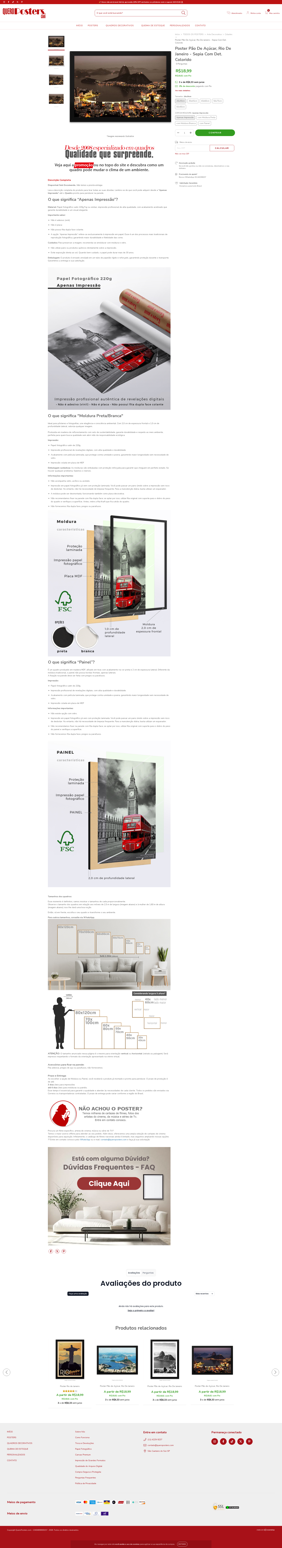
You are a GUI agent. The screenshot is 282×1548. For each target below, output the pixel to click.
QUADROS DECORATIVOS (120, 25)
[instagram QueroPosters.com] (4, 2)
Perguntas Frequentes (85, 1477)
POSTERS (93, 25)
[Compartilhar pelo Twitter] (57, 1252)
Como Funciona (82, 1437)
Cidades (228, 34)
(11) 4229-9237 (155, 1439)
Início (177, 34)
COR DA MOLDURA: (191, 113)
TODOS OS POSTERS (193, 34)
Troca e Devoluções (84, 1443)
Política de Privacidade (85, 1483)
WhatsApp (85, 1139)
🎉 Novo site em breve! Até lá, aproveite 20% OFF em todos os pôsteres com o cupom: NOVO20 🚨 (141, 2)
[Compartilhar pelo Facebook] (51, 1252)
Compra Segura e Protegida (88, 1472)
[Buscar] (183, 12)
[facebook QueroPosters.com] (9, 2)
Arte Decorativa (214, 34)
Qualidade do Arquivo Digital (88, 1466)
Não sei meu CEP (182, 154)
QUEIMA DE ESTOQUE (153, 25)
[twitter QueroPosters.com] (18, 2)
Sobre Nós (80, 1431)
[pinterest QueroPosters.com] (22, 2)
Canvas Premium (83, 1454)
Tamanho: (183, 96)
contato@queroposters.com (114, 1139)
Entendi (182, 1544)
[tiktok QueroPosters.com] (13, 2)
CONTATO (200, 25)
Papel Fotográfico (83, 1449)
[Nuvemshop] (266, 1530)
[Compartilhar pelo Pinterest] (64, 1252)
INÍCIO (79, 25)
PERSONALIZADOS (180, 25)
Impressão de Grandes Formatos (90, 1460)
